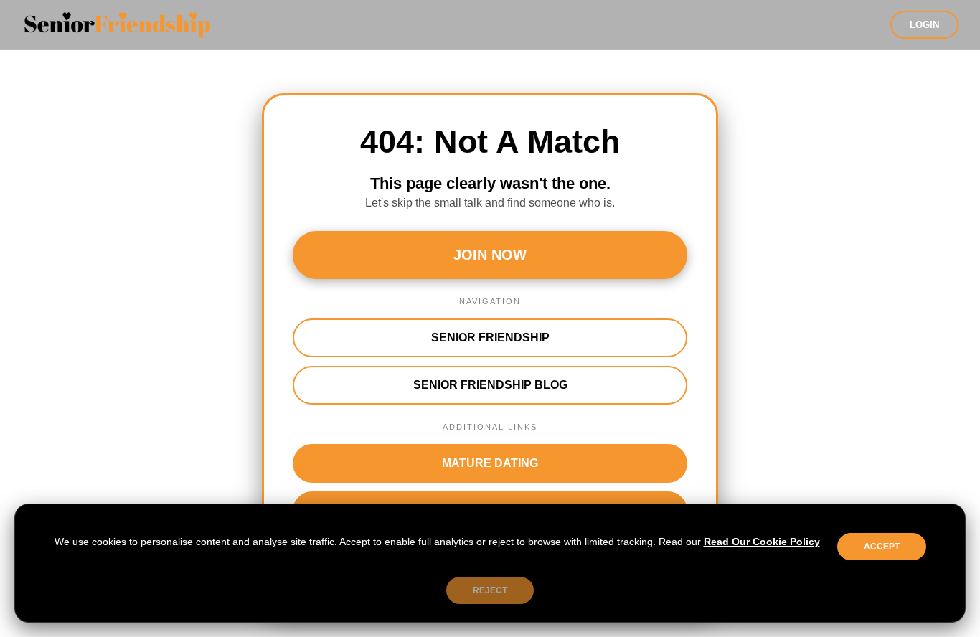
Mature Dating (490, 463)
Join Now (490, 255)
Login (924, 24)
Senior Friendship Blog (490, 385)
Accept (882, 547)
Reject (490, 590)
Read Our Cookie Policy (762, 541)
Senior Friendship (490, 337)
